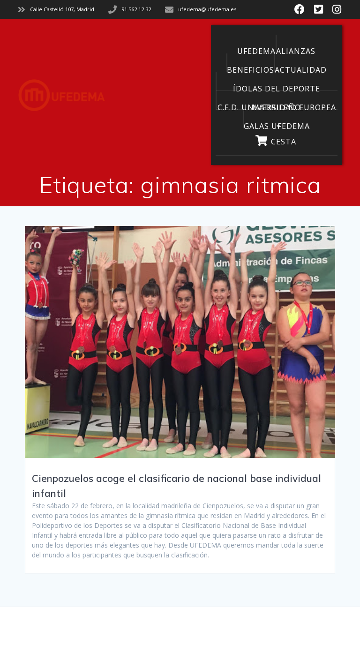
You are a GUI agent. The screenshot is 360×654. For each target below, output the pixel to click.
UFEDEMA (256, 49)
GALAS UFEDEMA (277, 124)
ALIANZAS (295, 49)
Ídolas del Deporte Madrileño (276, 87)
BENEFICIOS (250, 68)
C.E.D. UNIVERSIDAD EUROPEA (277, 106)
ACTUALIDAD (301, 68)
